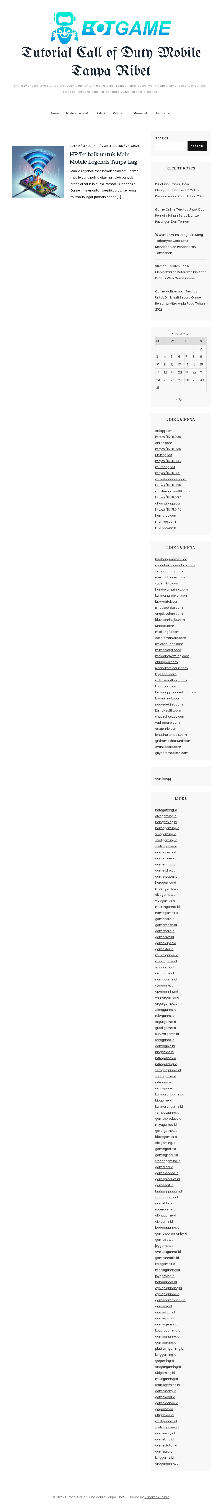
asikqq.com (164, 431)
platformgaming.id (169, 1348)
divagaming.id (165, 816)
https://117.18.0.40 (168, 509)
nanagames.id (166, 1282)
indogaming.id (166, 822)
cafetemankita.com (170, 638)
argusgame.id (165, 1022)
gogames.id (164, 1409)
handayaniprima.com (171, 589)
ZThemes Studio (157, 1497)
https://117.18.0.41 (167, 473)
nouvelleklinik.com (169, 704)
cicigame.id (164, 1221)
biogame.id (163, 1100)
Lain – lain (164, 113)
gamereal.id (164, 1167)
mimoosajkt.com (168, 650)
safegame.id (164, 1040)
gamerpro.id (164, 1318)
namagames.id (166, 913)
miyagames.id (166, 1124)
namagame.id (166, 979)
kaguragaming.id (168, 1330)
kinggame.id (164, 1457)
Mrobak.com (164, 626)
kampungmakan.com (171, 595)
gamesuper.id (165, 943)
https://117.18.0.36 (168, 437)
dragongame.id (166, 1463)
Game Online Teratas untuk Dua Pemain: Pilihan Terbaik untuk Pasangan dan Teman (179, 215)
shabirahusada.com (170, 716)
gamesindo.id (165, 864)
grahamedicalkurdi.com (173, 741)
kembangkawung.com (172, 656)
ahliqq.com (163, 443)
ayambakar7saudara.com (175, 565)
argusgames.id (166, 1003)
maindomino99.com (170, 479)
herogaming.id (166, 810)
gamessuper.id (166, 876)
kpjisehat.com (165, 674)
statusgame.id (166, 846)
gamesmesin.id (166, 858)
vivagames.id (165, 901)
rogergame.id (165, 1209)
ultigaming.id (165, 1373)
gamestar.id (164, 949)
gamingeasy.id (166, 1324)
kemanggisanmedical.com (175, 692)
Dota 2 (100, 113)
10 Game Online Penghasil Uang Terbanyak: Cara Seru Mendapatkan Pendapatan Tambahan (179, 244)
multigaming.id (166, 1379)
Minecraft (141, 113)
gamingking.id (165, 1342)
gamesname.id (166, 1403)
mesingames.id (166, 888)
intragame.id (165, 1082)
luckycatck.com (167, 601)
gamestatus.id (166, 1445)
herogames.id (165, 882)
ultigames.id (164, 1415)
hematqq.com (166, 515)
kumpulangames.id (169, 1094)
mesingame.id (166, 961)
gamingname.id (167, 1336)
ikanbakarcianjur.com (171, 668)
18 (165, 372)
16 (201, 364)
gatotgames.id (166, 1131)
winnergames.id (167, 997)
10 (157, 364)
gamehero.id (165, 931)
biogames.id (164, 1052)
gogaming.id (164, 1361)
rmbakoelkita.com (169, 607)
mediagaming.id (167, 1270)
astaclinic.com (166, 728)
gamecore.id (165, 919)
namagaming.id (167, 828)
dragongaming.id (168, 1367)
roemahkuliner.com (170, 577)
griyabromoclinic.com (171, 753)
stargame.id (164, 985)
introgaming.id (166, 1064)
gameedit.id (164, 1185)
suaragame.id (165, 1076)
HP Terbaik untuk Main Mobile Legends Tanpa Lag (103, 158)
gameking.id (164, 1439)
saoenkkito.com (167, 583)
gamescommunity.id (171, 1233)
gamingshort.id (166, 1155)
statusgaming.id (167, 1385)
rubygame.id (164, 1016)
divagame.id (164, 973)
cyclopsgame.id (167, 1294)
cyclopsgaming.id (168, 1288)
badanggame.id (167, 1227)
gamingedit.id (165, 1149)
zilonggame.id (165, 1009)
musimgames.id (167, 907)
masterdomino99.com (172, 491)
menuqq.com (165, 527)
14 (186, 364)
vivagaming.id (165, 834)
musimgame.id (166, 955)
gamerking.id (165, 1312)
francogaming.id (167, 1161)
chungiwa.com (166, 662)
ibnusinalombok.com (171, 735)
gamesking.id (165, 1397)
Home (54, 113)
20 (180, 372)
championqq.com (169, 503)
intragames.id (165, 1058)
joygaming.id (165, 1276)
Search (162, 138)
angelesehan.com (169, 614)
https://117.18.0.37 (168, 497)
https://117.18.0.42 (168, 461)
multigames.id (166, 1421)
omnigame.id (165, 1088)
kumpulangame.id (169, 1106)
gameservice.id (166, 1173)
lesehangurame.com (171, 559)
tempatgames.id (168, 1070)
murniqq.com (165, 521)
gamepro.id (164, 1451)
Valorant (119, 113)
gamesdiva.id (165, 870)
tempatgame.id (167, 1112)
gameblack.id (165, 1203)
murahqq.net (165, 467)
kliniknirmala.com (168, 698)
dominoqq (163, 778)
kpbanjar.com (165, 686)
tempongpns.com (169, 571)
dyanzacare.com (168, 747)
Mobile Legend (77, 113)
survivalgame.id (167, 1034)
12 (172, 364)
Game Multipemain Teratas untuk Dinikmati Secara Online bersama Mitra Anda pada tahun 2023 (180, 300)
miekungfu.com (167, 632)
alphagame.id (165, 1215)
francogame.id (166, 1197)
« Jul (179, 399)
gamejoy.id (163, 1306)
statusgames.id (167, 1427)
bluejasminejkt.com (170, 620)
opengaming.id (166, 991)
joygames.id (164, 1246)
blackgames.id (166, 1137)
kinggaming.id (165, 1354)
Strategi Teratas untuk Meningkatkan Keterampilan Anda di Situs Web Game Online (180, 272)
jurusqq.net (163, 455)
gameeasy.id (165, 1433)
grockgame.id (165, 1028)
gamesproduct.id (168, 1118)
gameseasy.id (165, 1391)
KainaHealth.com (168, 710)
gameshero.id (165, 852)
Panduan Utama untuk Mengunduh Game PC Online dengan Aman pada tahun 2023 (179, 190)
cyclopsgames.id (168, 1252)
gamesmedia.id (167, 1258)
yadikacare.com (167, 722)
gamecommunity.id (170, 1300)
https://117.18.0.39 (168, 449)
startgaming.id (166, 840)
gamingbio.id (165, 1046)
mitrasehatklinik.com (171, 680)
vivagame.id (164, 967)
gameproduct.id (167, 1179)
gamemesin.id (166, 925)
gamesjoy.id (164, 1239)
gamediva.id (164, 937)
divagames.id (165, 895)
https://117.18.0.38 (168, 485)
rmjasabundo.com (169, 644)
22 (194, 372)
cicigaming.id (165, 1143)
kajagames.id (165, 1264)
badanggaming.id (168, 1191)
